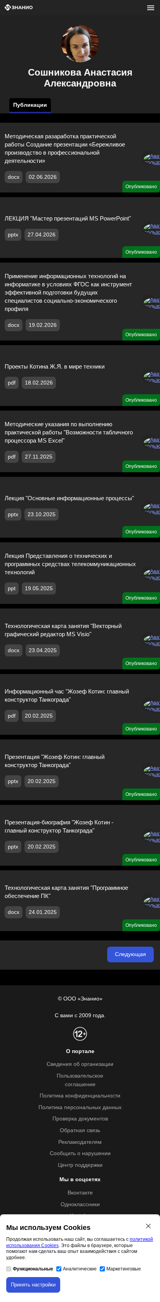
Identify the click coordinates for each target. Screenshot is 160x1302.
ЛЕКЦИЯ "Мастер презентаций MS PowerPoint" (68, 218)
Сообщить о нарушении (80, 1153)
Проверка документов (80, 1119)
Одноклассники (80, 1204)
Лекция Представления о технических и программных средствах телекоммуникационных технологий (70, 563)
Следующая (130, 954)
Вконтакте (80, 1193)
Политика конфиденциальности (80, 1096)
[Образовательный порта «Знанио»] (19, 8)
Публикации (30, 105)
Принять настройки (33, 1285)
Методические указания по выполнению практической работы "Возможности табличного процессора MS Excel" (69, 432)
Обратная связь (80, 1130)
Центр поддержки (80, 1165)
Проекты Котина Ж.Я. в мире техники (54, 366)
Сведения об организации (80, 1064)
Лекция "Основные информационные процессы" (69, 498)
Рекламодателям (80, 1142)
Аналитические (80, 1269)
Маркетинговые (123, 1269)
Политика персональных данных (80, 1107)
